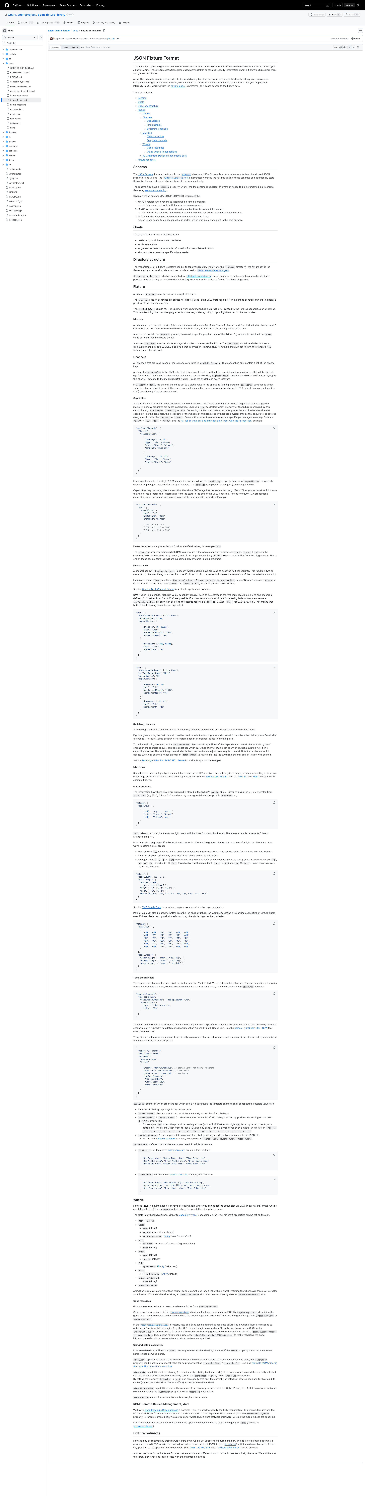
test (176, 177)
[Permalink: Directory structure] (131, 259)
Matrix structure (155, 136)
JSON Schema (145, 174)
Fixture (141, 109)
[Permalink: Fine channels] (131, 565)
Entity (167, 1236)
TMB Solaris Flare (151, 907)
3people (59, 38)
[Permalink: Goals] (131, 227)
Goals (141, 101)
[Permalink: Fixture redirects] (131, 1433)
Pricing (100, 5)
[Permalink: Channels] (131, 357)
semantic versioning (155, 190)
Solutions (32, 5)
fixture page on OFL (230, 1447)
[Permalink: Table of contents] (131, 92)
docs (75, 30)
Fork (336, 14)
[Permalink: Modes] (131, 319)
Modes (146, 113)
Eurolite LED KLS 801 (217, 776)
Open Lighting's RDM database (161, 1410)
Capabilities (153, 120)
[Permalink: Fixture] (131, 287)
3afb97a (333, 38)
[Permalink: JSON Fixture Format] (131, 58)
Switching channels (157, 128)
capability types (187, 1214)
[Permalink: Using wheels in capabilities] (131, 1345)
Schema (142, 97)
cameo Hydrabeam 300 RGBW (251, 1027)
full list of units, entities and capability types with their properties (216, 420)
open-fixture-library (51, 14)
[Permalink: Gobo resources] (131, 1301)
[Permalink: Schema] (131, 167)
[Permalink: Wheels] (131, 1200)
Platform (17, 5)
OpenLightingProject (22, 14)
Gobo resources (155, 147)
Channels (147, 117)
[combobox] (24, 43)
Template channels (157, 140)
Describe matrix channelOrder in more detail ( (86, 38)
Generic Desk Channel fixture (158, 589)
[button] (274, 428)
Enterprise (85, 5)
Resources (49, 5)
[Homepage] (7, 5)
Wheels (146, 144)
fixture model (178, 85)
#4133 (111, 38)
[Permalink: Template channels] (131, 978)
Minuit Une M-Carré (199, 1447)
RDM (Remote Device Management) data (164, 155)
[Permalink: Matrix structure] (131, 787)
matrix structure (166, 1138)
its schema (230, 1444)
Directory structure (148, 105)
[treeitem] (21, 100)
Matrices (147, 132)
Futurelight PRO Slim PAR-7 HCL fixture (163, 760)
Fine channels (154, 124)
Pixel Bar (242, 776)
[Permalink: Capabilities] (131, 398)
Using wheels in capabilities (162, 151)
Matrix (256, 776)
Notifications (319, 14)
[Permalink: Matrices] (131, 767)
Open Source (67, 5)
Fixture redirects (147, 159)
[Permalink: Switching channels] (131, 724)
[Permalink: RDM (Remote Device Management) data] (131, 1404)
